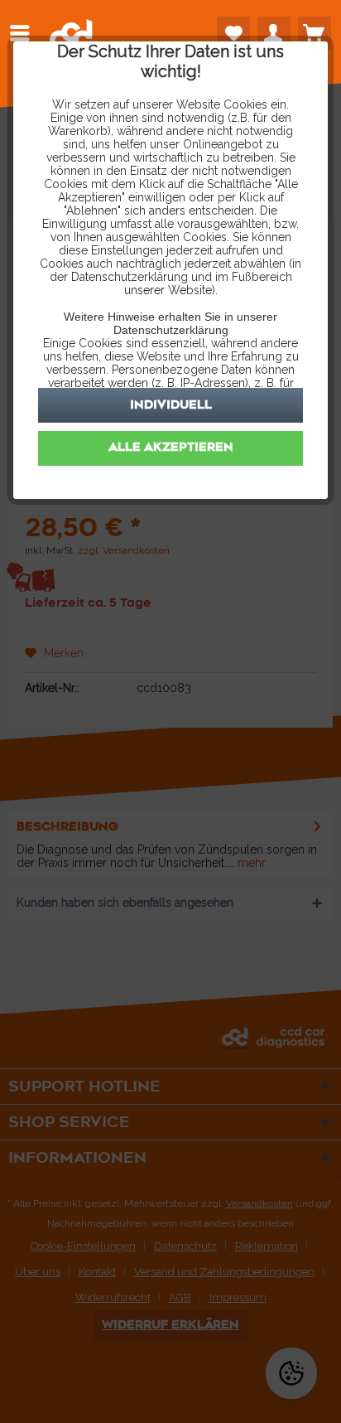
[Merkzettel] (233, 33)
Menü (24, 33)
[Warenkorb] (314, 33)
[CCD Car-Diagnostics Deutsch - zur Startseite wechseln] (71, 37)
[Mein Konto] (274, 33)
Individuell (171, 405)
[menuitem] (24, 33)
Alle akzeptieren (170, 447)
